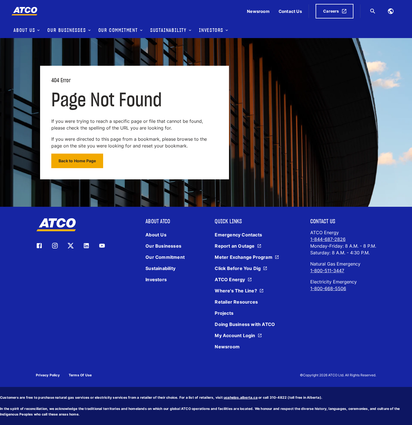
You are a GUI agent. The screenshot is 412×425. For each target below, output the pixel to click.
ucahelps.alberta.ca (241, 397)
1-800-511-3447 (327, 270)
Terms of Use (80, 375)
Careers (331, 11)
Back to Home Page (77, 160)
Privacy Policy (48, 375)
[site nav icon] (390, 11)
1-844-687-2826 (328, 239)
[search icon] (372, 11)
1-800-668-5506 (328, 288)
